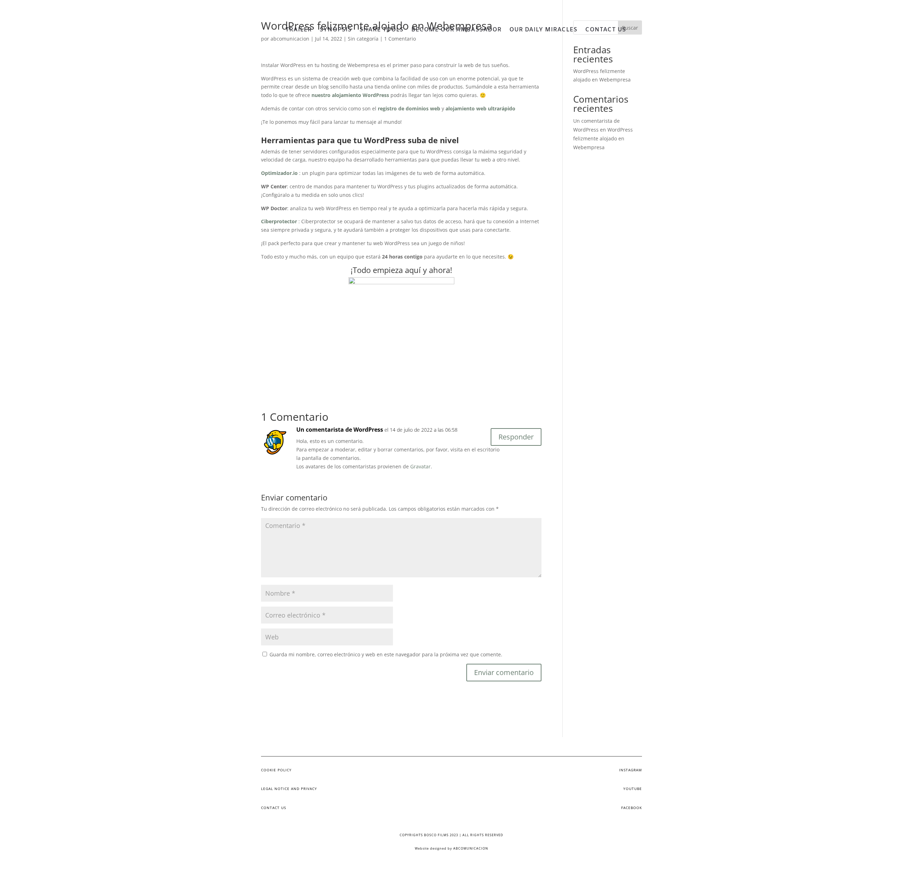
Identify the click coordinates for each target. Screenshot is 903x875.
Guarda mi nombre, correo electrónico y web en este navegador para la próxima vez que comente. (385, 654)
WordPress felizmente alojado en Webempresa (603, 138)
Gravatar (420, 466)
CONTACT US (605, 31)
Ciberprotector (279, 221)
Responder (516, 437)
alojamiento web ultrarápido (480, 108)
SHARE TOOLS (381, 31)
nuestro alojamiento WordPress (350, 95)
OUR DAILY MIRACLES (543, 31)
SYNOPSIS (336, 31)
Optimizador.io (279, 173)
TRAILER (298, 31)
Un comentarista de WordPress (339, 429)
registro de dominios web (409, 108)
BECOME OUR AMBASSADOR (456, 31)
